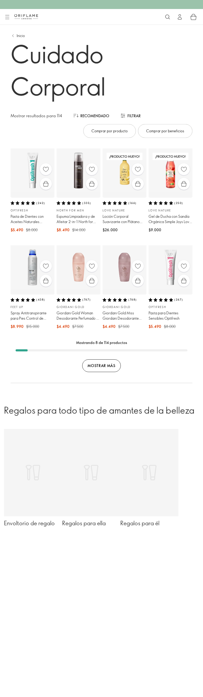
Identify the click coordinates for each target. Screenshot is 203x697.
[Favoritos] (46, 169)
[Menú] (7, 17)
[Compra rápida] (46, 184)
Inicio (21, 35)
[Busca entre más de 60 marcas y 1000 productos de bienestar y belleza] (168, 17)
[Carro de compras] (193, 16)
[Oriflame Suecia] (26, 17)
